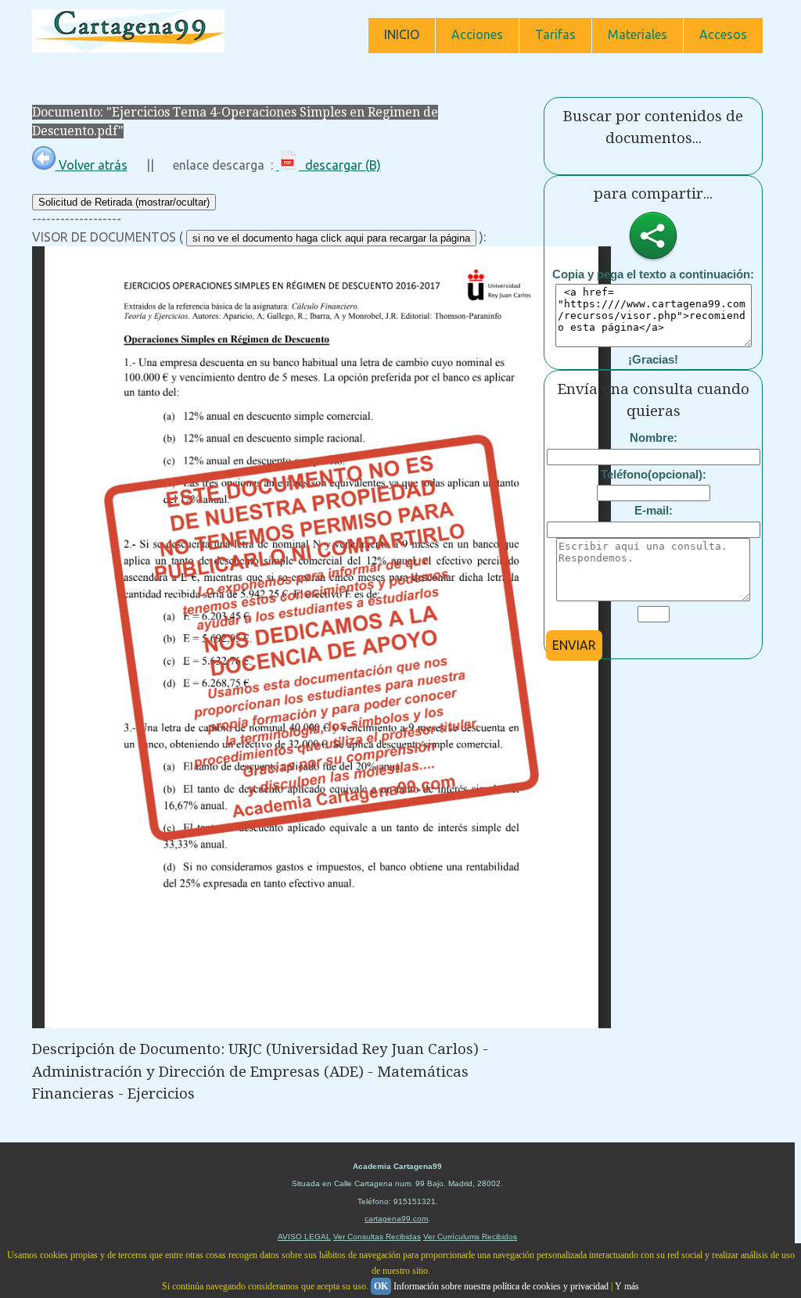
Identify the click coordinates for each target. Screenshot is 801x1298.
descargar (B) (340, 165)
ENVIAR (574, 645)
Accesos (723, 34)
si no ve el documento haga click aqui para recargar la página (331, 238)
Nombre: (653, 437)
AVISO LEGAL (304, 1236)
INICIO (401, 34)
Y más (627, 1286)
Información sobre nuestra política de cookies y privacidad (501, 1286)
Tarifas (555, 34)
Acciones (477, 34)
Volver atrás (92, 165)
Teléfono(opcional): (653, 474)
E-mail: (653, 510)
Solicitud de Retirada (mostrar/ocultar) (124, 202)
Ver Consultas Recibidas (377, 1236)
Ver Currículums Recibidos (470, 1236)
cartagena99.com (396, 1218)
